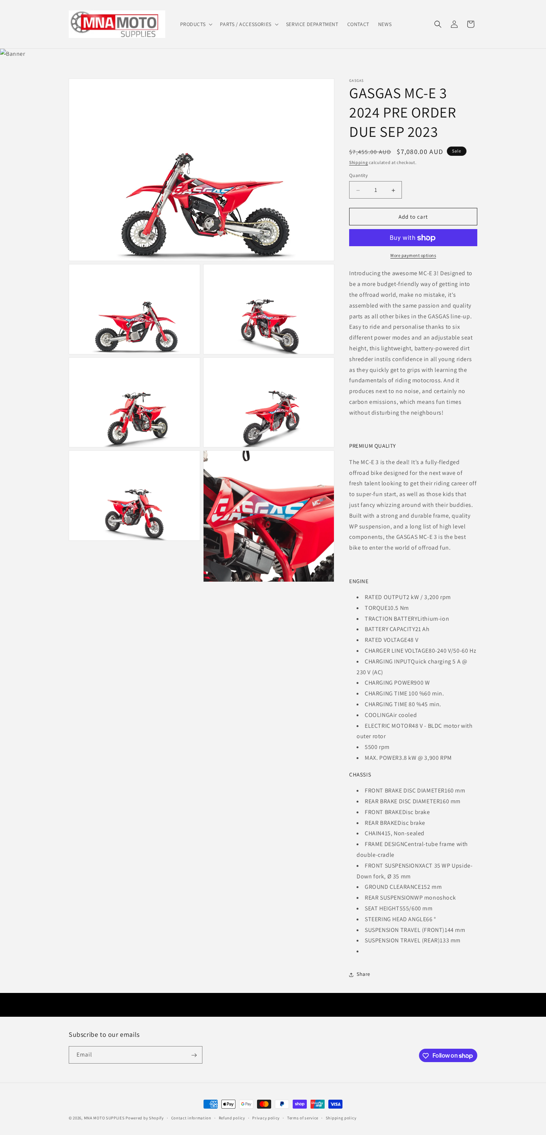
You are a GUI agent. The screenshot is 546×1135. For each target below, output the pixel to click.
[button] (196, 24)
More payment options (413, 255)
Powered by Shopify (145, 1117)
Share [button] (363, 974)
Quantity (358, 176)
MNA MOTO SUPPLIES (104, 1117)
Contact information (191, 1117)
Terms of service (302, 1117)
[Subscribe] (194, 1055)
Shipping (358, 162)
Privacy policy (266, 1117)
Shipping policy (341, 1117)
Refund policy (232, 1117)
